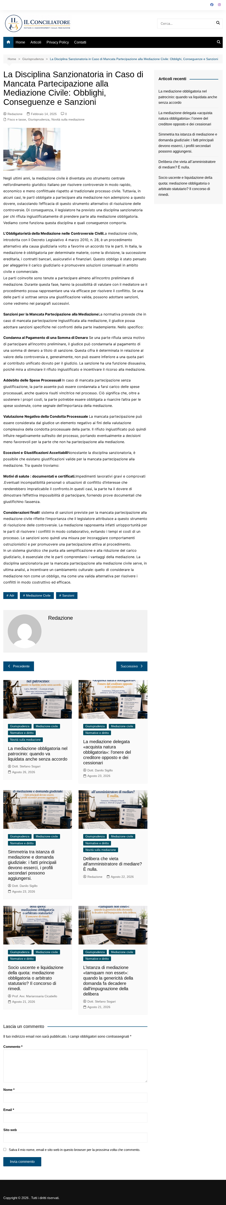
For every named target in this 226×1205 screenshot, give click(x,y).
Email (8, 1110)
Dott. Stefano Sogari (26, 766)
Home (20, 42)
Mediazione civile (47, 726)
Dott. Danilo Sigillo (100, 770)
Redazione (15, 114)
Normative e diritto (22, 733)
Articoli (35, 42)
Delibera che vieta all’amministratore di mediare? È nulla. (112, 864)
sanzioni (68, 595)
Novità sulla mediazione (68, 119)
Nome (9, 1090)
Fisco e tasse (17, 119)
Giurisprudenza (38, 119)
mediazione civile (38, 595)
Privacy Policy (58, 42)
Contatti (80, 42)
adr (11, 595)
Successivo (129, 666)
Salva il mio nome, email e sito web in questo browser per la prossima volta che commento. (74, 1150)
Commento (13, 1046)
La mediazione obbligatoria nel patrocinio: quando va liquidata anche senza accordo (37, 753)
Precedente (21, 666)
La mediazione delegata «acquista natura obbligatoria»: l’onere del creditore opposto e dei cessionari (107, 752)
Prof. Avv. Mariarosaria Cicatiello (34, 996)
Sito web (10, 1130)
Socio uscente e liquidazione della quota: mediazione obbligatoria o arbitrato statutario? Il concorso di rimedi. (35, 978)
